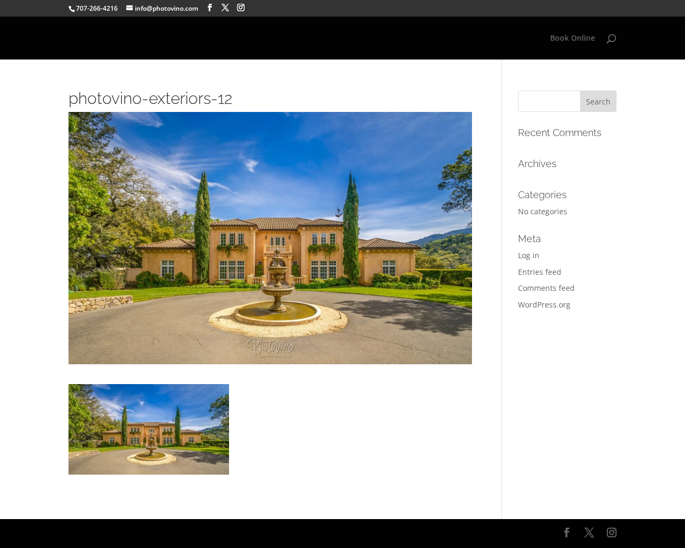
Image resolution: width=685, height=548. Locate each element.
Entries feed (539, 272)
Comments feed (546, 288)
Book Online (572, 38)
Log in (528, 255)
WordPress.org (544, 304)
